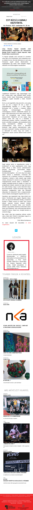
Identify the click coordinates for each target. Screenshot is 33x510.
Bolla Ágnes (6, 279)
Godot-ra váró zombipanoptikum (12, 353)
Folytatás (12, 9)
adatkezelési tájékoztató (24, 496)
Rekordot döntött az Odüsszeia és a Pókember (16, 480)
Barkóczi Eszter (7, 395)
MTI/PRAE (5, 479)
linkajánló (8, 495)
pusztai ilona (6, 331)
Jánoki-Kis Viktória (7, 451)
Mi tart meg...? (7, 380)
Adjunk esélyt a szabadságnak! (11, 416)
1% (3, 495)
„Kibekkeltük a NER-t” (9, 443)
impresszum (30, 495)
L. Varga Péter (6, 422)
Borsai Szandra (13, 279)
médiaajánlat (22, 495)
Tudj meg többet (19, 9)
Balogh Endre (9, 16)
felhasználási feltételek (10, 496)
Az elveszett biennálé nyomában (12, 300)
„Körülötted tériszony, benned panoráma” (15, 472)
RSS (1, 495)
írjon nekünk (15, 495)
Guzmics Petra (6, 359)
